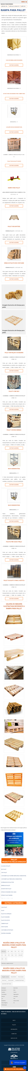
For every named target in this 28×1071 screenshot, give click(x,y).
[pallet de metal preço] (14, 673)
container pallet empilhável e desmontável (11, 879)
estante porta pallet (6, 888)
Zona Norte (13, 976)
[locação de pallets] (14, 708)
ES (15, 951)
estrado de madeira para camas (8, 892)
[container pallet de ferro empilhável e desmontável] (14, 797)
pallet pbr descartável (6, 6)
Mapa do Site (14, 1038)
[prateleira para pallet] (14, 815)
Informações (14, 1029)
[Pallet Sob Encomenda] (14, 421)
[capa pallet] (14, 690)
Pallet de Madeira (5, 917)
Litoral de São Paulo (6, 983)
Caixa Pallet (4, 907)
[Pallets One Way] (14, 382)
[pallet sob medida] (14, 655)
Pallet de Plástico (5, 920)
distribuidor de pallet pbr (7, 882)
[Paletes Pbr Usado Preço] (14, 533)
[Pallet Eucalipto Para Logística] (14, 571)
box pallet (3, 869)
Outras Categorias (14, 903)
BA (12, 955)
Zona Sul (4, 980)
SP (18, 951)
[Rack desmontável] (14, 459)
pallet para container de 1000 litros (16, 6)
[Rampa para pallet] (13, 294)
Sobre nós (14, 1033)
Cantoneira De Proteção (7, 930)
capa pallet (4, 872)
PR (22, 951)
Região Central (5, 976)
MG (12, 951)
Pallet (2, 910)
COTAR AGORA (14, 65)
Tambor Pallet (4, 923)
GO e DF (20, 955)
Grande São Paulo (19, 980)
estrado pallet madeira (6, 895)
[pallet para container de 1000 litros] (14, 619)
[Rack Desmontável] (14, 496)
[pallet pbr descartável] (14, 744)
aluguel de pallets (5, 866)
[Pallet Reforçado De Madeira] (14, 343)
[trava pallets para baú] (14, 726)
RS (5, 955)
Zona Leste (10, 980)
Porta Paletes (4, 926)
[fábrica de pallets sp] (14, 637)
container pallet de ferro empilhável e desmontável (13, 875)
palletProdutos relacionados (14, 860)
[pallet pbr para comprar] (14, 762)
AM (2, 959)
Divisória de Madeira (6, 933)
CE (15, 955)
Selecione (4, 951)
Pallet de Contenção (6, 913)
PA (5, 959)
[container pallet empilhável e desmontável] (14, 780)
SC (2, 955)
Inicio (14, 1020)
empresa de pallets (5, 885)
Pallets (14, 1024)
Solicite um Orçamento (15, 1069)
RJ (8, 951)
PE (8, 955)
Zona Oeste (20, 976)
